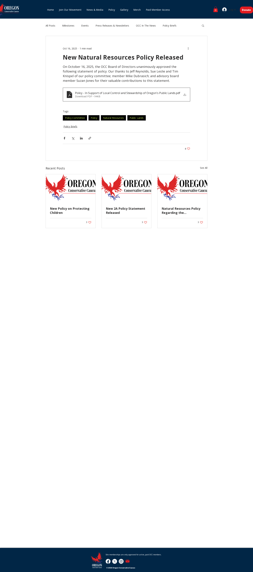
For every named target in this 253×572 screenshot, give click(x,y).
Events (85, 25)
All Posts (50, 25)
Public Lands (137, 117)
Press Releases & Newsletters (112, 25)
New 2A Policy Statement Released (125, 210)
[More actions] (188, 48)
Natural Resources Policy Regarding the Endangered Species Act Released (181, 210)
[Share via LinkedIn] (81, 138)
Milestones (68, 25)
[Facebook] (108, 561)
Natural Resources (113, 117)
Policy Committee (75, 117)
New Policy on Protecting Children (69, 210)
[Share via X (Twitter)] (73, 138)
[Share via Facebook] (64, 138)
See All (203, 167)
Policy (94, 117)
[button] (215, 9)
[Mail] (127, 561)
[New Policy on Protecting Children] (71, 188)
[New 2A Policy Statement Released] (126, 188)
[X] (114, 561)
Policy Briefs (169, 25)
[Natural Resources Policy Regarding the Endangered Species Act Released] (182, 188)
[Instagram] (121, 561)
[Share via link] (89, 138)
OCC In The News (146, 25)
